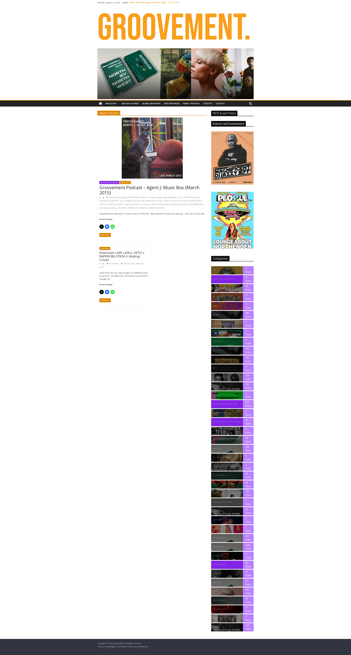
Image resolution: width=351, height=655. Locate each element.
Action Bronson (115, 197)
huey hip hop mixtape (225, 466)
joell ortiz (127, 263)
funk (215, 386)
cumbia (217, 341)
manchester (219, 537)
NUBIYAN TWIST (196, 201)
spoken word (220, 609)
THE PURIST (122, 208)
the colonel (184, 204)
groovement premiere (225, 412)
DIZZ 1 (180, 197)
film (215, 368)
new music (125, 182)
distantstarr (172, 197)
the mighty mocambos (108, 208)
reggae (217, 573)
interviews (218, 475)
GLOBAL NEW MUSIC (151, 103)
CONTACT (208, 103)
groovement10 (221, 439)
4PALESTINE (110, 103)
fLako (198, 197)
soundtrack (219, 600)
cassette (217, 323)
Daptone (153, 197)
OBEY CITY (103, 204)
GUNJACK (128, 201)
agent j (124, 197)
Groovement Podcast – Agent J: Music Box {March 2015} (149, 190)
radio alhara (219, 564)
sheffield (217, 582)
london (217, 528)
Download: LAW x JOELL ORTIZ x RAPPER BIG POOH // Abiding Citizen (122, 256)
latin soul (218, 510)
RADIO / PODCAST (191, 103)
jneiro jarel (141, 201)
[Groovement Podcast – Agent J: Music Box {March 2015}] (152, 119)
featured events (221, 359)
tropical (217, 618)
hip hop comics (221, 457)
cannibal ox (144, 197)
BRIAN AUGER (133, 197)
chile (215, 332)
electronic (218, 350)
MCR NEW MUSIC (172, 103)
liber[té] (217, 519)
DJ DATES (220, 103)
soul (215, 591)
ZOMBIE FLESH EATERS (155, 208)
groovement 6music (224, 394)
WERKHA (143, 208)
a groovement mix (223, 278)
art (214, 296)
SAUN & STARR (163, 204)
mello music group (171, 201)
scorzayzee (174, 204)
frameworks (104, 201)
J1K (134, 201)
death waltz (162, 197)
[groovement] (100, 103)
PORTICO (120, 204)
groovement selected (225, 430)
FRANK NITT (114, 201)
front (122, 201)
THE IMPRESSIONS (196, 204)
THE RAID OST (133, 208)
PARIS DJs (112, 204)
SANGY (153, 204)
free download (221, 377)
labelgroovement (222, 502)
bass (215, 305)
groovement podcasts (109, 182)
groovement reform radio (227, 421)
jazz (215, 493)
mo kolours (184, 201)
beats (216, 314)
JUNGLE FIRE (150, 201)
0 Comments (114, 263)
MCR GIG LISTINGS (130, 103)
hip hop (217, 448)
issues (216, 484)
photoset (218, 555)
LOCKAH (159, 201)
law (133, 263)
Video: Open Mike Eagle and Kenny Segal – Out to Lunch (154, 2)
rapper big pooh (131, 204)
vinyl (215, 626)
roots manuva (144, 204)
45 (214, 270)
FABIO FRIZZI (189, 197)
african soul (219, 287)
